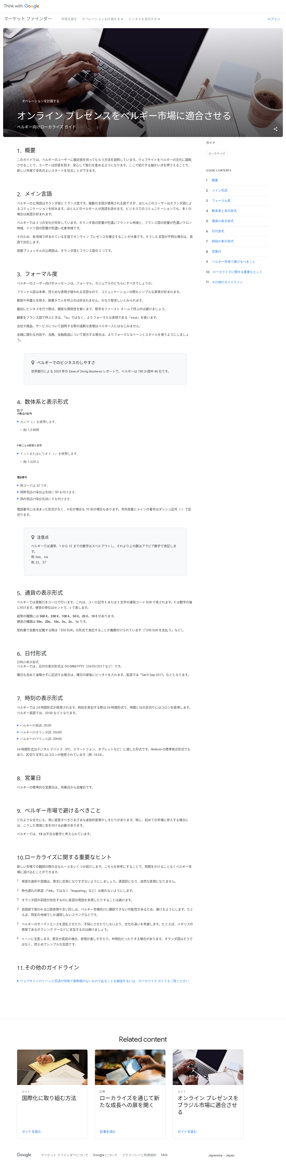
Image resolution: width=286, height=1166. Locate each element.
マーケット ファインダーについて (64, 1155)
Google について (105, 1155)
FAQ (164, 1155)
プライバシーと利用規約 (139, 1155)
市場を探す (69, 19)
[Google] (24, 1155)
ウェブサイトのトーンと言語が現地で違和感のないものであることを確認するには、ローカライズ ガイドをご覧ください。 (106, 981)
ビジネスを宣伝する (143, 19)
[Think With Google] (21, 6)
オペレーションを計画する (101, 19)
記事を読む (108, 1132)
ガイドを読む (31, 1132)
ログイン (274, 19)
